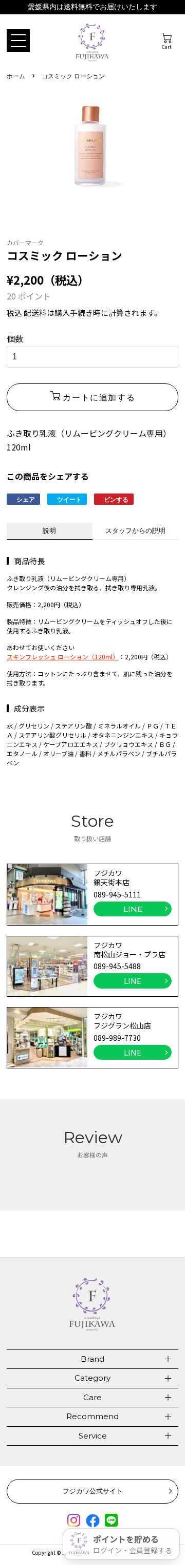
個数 (15, 338)
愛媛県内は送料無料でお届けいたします (92, 7)
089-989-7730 (117, 1038)
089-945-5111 (117, 894)
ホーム (16, 76)
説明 (49, 530)
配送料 (35, 312)
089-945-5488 (117, 966)
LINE (132, 909)
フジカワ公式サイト (93, 1491)
